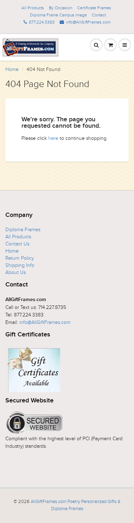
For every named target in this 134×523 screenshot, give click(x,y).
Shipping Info (19, 265)
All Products (32, 7)
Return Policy (19, 258)
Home (12, 69)
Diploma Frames (22, 230)
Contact (99, 14)
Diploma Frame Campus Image (58, 14)
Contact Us (17, 244)
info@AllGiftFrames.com (88, 22)
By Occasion (60, 7)
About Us (15, 272)
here (53, 138)
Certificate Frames (94, 7)
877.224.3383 (42, 22)
